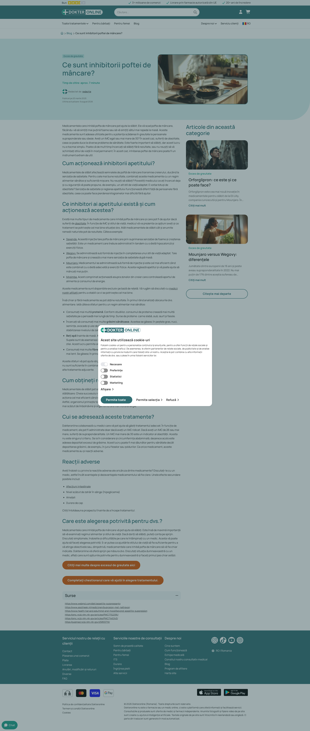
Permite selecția (148, 400)
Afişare (106, 389)
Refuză (171, 400)
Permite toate (116, 400)
